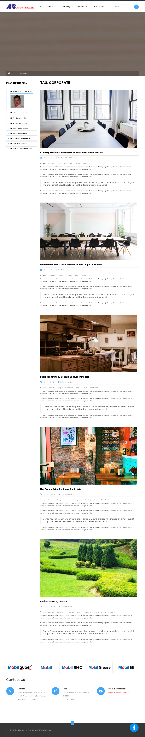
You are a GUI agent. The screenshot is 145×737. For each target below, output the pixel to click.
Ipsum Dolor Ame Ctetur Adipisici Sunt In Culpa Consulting (71, 264)
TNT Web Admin (66, 158)
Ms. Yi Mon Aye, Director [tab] (19, 123)
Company (51, 275)
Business (51, 163)
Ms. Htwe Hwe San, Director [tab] (20, 138)
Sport (70, 275)
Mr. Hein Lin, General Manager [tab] (21, 149)
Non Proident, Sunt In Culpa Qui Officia (60, 489)
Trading (66, 6)
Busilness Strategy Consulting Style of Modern (64, 376)
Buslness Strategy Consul (53, 601)
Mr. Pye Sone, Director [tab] (18, 118)
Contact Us (99, 6)
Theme (77, 163)
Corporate (68, 163)
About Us (52, 6)
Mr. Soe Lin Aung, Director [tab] (19, 128)
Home (40, 6)
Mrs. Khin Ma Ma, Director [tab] (19, 113)
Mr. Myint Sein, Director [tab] (18, 143)
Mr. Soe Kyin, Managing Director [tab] (22, 91)
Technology (87, 500)
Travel (84, 163)
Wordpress (94, 388)
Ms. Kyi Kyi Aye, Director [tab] (18, 133)
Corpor (59, 163)
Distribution (82, 6)
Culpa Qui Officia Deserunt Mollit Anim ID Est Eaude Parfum (71, 152)
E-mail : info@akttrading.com (118, 692)
